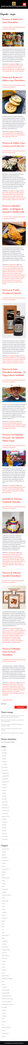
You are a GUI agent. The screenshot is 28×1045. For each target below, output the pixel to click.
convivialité (20, 684)
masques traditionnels (19, 359)
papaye (7, 71)
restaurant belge (5, 990)
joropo (7, 559)
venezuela (21, 199)
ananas (21, 64)
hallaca (9, 424)
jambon (11, 273)
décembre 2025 (5, 773)
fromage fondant (19, 269)
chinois (3, 898)
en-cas (11, 632)
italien (3, 938)
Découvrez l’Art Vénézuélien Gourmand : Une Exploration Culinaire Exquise (13, 437)
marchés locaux (11, 489)
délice (19, 686)
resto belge (4, 1007)
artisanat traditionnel (10, 357)
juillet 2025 (4, 787)
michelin (4, 961)
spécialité (15, 693)
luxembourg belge (6, 949)
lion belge (4, 944)
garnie (3, 689)
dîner (8, 632)
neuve (3, 972)
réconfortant (5, 693)
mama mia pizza (5, 955)
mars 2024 (4, 833)
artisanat (4, 851)
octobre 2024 (5, 813)
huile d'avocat (10, 359)
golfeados (4, 69)
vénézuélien (5, 694)
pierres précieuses (14, 361)
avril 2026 (4, 761)
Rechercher (3, 703)
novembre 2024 (5, 810)
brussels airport (5, 869)
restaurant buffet (5, 993)
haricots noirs (5, 273)
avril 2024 (4, 830)
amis (20, 682)
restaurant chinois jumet (7, 998)
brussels (4, 866)
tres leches (14, 642)
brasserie (4, 863)
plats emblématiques (11, 426)
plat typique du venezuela (18, 276)
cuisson (15, 133)
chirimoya (4, 487)
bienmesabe (8, 65)
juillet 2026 (4, 753)
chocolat (4, 359)
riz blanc (17, 278)
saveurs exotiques (19, 71)
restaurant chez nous (6, 995)
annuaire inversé (5, 849)
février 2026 (4, 767)
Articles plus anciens (7, 700)
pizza (3, 981)
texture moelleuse (6, 642)
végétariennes (15, 199)
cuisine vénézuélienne (17, 65)
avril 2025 (4, 796)
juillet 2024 (4, 822)
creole (3, 906)
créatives (21, 192)
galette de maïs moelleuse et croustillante (12, 271)
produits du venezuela (12, 362)
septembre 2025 (5, 781)
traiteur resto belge (6, 1027)
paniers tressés (6, 361)
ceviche (4, 423)
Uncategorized (11, 64)
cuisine (10, 686)
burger (3, 880)
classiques (11, 192)
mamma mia (4, 958)
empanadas (5, 556)
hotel (3, 923)
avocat (7, 630)
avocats (14, 684)
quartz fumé (21, 362)
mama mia (4, 952)
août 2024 (4, 819)
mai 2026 (4, 758)
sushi (3, 1018)
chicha (16, 554)
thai (3, 1024)
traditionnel (21, 693)
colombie (16, 192)
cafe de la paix (5, 889)
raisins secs (11, 563)
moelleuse (15, 689)
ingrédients (18, 424)
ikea (3, 929)
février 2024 (4, 836)
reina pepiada (22, 197)
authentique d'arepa (7, 684)
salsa (16, 563)
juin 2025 (4, 790)
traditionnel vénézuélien (8, 564)
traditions (23, 426)
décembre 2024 (5, 807)
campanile (4, 892)
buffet (3, 874)
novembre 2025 (5, 776)
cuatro (20, 554)
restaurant (4, 987)
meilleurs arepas (6, 197)
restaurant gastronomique (7, 1004)
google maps (4, 918)
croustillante (5, 686)
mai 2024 (4, 827)
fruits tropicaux (18, 67)
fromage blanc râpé (10, 269)
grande (3, 921)
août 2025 (4, 784)
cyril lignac (4, 912)
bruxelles (4, 872)
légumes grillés (16, 196)
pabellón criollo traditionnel (9, 275)
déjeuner (4, 632)
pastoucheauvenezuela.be (14, 6)
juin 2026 (4, 755)
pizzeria (3, 984)
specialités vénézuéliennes (16, 640)
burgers (3, 883)
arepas (4, 554)
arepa (3, 65)
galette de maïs (21, 633)
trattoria (4, 1030)
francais (3, 915)
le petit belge (5, 941)
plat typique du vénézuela (8, 278)
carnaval (13, 554)
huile (18, 134)
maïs (22, 196)
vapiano (3, 1036)
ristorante (4, 1010)
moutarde (4, 969)
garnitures (14, 134)
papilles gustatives (6, 276)
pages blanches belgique (7, 978)
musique (22, 559)
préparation (8, 136)
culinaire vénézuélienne (8, 67)
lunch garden (5, 946)
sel (16, 136)
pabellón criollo (14, 197)
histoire (13, 424)
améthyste (22, 355)
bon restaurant (5, 860)
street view (4, 1016)
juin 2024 (4, 825)
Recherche (20, 707)
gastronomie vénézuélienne (16, 557)
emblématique (5, 688)
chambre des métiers (6, 895)
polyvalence (10, 691)
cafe (3, 886)
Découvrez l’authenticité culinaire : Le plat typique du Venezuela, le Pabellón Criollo (13, 209)
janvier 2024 (4, 839)
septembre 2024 (5, 816)
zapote (9, 492)
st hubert (4, 1013)
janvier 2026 (4, 770)
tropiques (8, 199)
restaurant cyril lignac (7, 1001)
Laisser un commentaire (9, 29)
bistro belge (4, 857)
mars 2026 (4, 764)
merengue (16, 559)
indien (3, 932)
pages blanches (5, 975)
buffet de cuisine (5, 877)
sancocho (12, 71)
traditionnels (15, 490)
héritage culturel (11, 69)
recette (13, 136)
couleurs (4, 268)
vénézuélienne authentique (9, 428)
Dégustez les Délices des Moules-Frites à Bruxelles (12, 733)
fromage (15, 633)
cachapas (12, 630)
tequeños (8, 490)
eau (3, 134)
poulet (17, 691)
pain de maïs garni (20, 275)
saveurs (4, 199)
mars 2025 (4, 799)
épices (20, 487)
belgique (4, 854)
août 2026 (4, 750)
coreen (3, 903)
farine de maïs (7, 134)
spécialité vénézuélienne (8, 282)
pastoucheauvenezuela (19, 27)
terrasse (3, 1021)
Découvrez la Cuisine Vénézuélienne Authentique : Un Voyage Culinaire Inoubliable (14, 372)
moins (3, 964)
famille (11, 688)
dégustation (21, 133)
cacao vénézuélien (20, 357)
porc (14, 691)
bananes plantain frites (17, 266)
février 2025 (4, 801)
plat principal (13, 637)
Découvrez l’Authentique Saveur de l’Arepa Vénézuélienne (11, 651)
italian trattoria (5, 935)
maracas (12, 559)
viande (16, 564)
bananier (8, 554)
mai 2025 (4, 793)
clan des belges (5, 900)
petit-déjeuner (5, 637)
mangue (18, 69)
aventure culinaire (6, 266)
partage (20, 689)
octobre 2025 (5, 778)
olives (3, 561)
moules (3, 967)
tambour (19, 563)
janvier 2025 (4, 804)
